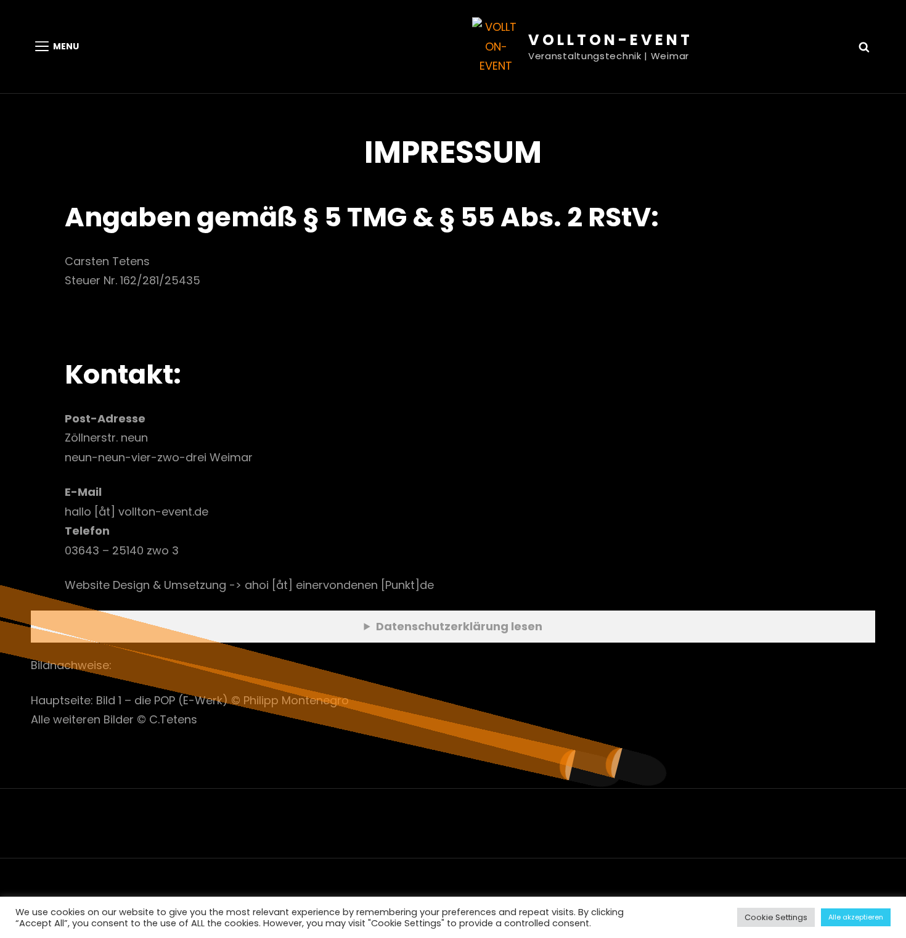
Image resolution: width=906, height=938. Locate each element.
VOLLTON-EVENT (610, 40)
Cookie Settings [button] (776, 917)
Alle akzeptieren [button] (855, 917)
